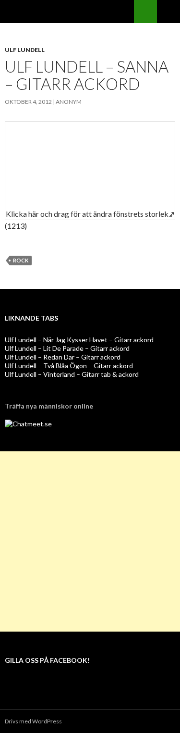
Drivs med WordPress (33, 721)
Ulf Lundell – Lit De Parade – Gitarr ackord (67, 348)
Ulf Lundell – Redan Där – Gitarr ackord (62, 357)
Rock (20, 260)
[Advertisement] (90, 541)
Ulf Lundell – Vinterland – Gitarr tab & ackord (72, 374)
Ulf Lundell (25, 49)
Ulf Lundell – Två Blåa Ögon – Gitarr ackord (69, 365)
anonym (69, 101)
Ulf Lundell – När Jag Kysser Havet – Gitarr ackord (79, 339)
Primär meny (168, 11)
